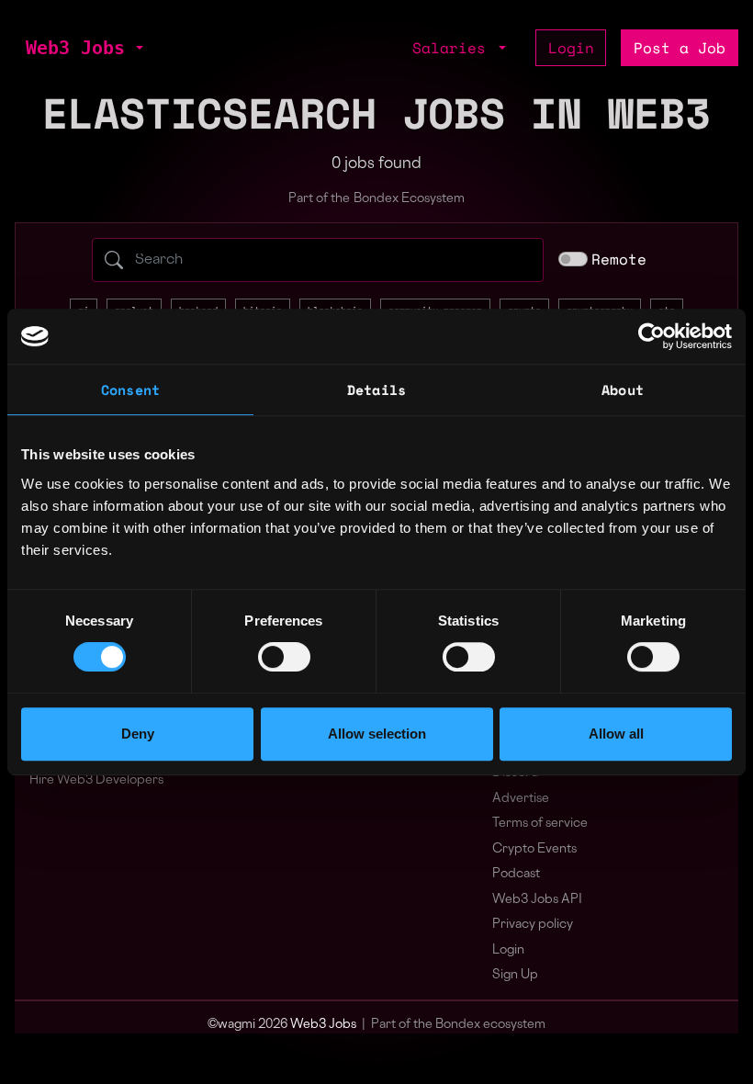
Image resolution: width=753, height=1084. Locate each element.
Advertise (520, 799)
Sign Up (515, 975)
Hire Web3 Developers (96, 780)
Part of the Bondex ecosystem (458, 1025)
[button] (138, 47)
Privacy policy (532, 925)
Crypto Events (534, 849)
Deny (137, 733)
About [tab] (622, 389)
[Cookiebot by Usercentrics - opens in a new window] (651, 336)
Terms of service (540, 824)
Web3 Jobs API (537, 900)
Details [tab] (376, 389)
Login (571, 48)
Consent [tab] (130, 389)
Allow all (616, 733)
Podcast (516, 874)
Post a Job (679, 48)
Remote (618, 259)
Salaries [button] (453, 48)
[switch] (284, 657)
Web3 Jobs (75, 48)
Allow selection (377, 733)
